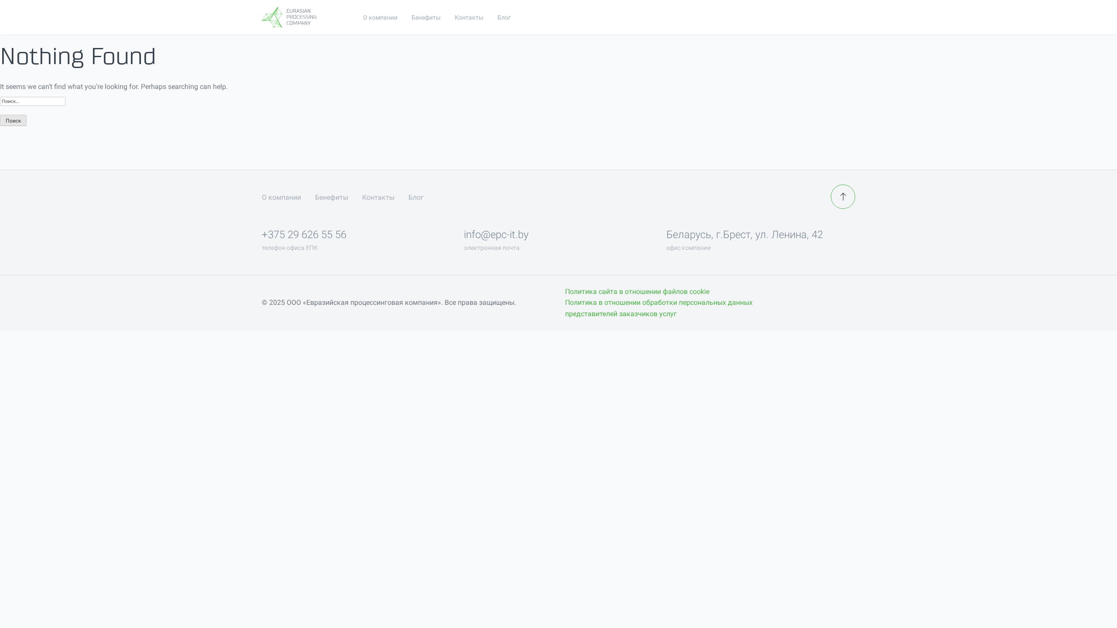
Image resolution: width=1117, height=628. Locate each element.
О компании (380, 17)
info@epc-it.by (496, 235)
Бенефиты (426, 17)
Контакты (469, 17)
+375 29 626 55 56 (304, 235)
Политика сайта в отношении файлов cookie (637, 291)
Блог (504, 17)
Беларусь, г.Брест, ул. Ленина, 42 (744, 235)
